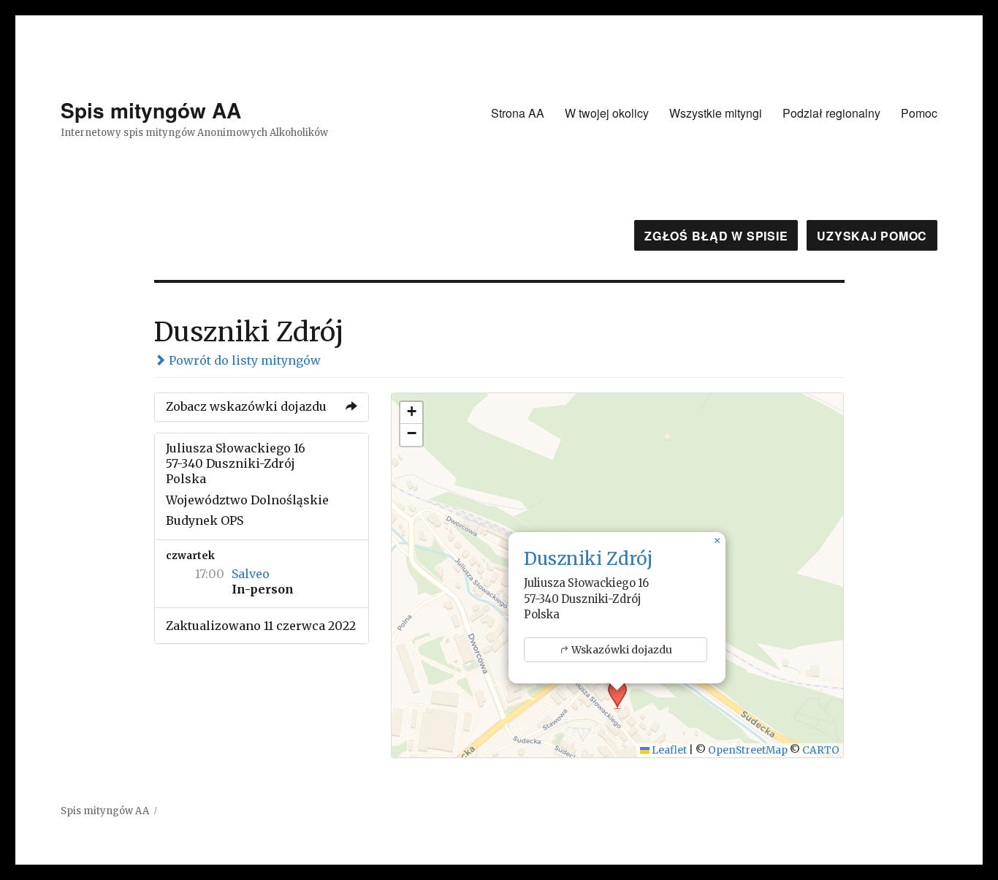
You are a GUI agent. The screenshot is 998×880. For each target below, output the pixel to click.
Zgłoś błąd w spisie (716, 235)
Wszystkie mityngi (715, 113)
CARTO (820, 750)
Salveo (251, 573)
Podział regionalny (831, 113)
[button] (716, 541)
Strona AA (517, 113)
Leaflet (668, 750)
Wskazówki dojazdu (621, 649)
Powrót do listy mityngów (243, 360)
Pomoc (919, 113)
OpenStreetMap (748, 750)
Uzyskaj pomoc (872, 235)
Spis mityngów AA (151, 110)
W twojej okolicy (607, 113)
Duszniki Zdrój (588, 558)
